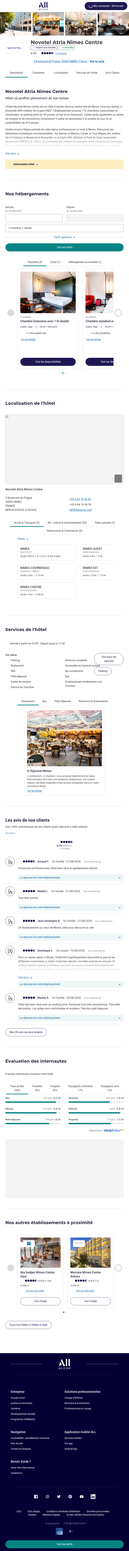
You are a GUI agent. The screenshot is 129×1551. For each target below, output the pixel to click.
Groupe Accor (18, 1397)
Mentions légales (51, 1514)
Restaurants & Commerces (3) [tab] (64, 530)
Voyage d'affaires (73, 1397)
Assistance (16, 1473)
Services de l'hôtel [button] (26, 629)
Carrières (15, 1408)
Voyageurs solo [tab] (110, 1088)
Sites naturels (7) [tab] (105, 522)
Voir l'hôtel (40, 1301)
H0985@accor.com (80, 510)
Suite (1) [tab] (55, 262)
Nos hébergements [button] (27, 194)
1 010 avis (61, 53)
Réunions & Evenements (77, 1403)
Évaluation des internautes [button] (36, 1061)
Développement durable (23, 1414)
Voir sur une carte (34, 1290)
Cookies (32, 1514)
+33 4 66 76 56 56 (80, 499)
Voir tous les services (109, 659)
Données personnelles (98, 1511)
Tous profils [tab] (17, 1088)
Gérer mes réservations (23, 1467)
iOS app (68, 1443)
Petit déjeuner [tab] (63, 701)
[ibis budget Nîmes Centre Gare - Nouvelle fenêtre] (40, 1253)
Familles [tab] (37, 1088)
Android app (70, 1448)
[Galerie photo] (64, 24)
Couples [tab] (55, 1088)
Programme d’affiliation (23, 1419)
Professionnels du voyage (77, 1408)
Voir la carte (97, 61)
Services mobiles (73, 1438)
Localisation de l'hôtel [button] (30, 403)
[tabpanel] (64, 322)
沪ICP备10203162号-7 (75, 1523)
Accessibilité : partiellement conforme (30, 1438)
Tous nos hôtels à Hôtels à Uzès (28, 1324)
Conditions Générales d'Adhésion (63, 1511)
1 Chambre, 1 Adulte (20, 228)
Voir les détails (34, 790)
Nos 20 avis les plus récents (26, 1032)
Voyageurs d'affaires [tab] (80, 1088)
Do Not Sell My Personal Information (85, 1514)
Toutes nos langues (21, 1448)
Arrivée (13, 209)
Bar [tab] (44, 701)
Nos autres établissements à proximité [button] (49, 1222)
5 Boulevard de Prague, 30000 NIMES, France (61, 61)
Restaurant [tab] (28, 701)
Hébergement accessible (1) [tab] (85, 262)
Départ (75, 209)
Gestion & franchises (21, 1403)
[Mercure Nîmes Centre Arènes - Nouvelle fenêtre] (90, 1253)
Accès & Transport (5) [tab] (27, 522)
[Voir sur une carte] (64, 449)
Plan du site (17, 1443)
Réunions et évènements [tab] (93, 701)
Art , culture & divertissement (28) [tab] (67, 522)
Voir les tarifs (64, 1544)
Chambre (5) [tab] (35, 262)
